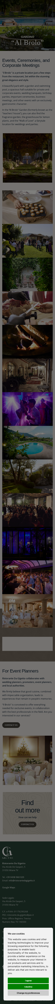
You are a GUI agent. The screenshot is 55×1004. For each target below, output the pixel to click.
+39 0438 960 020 (15, 877)
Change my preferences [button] (28, 993)
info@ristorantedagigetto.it (22, 880)
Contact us (11, 725)
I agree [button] (28, 980)
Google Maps (8, 887)
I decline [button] (28, 987)
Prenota (45, 7)
